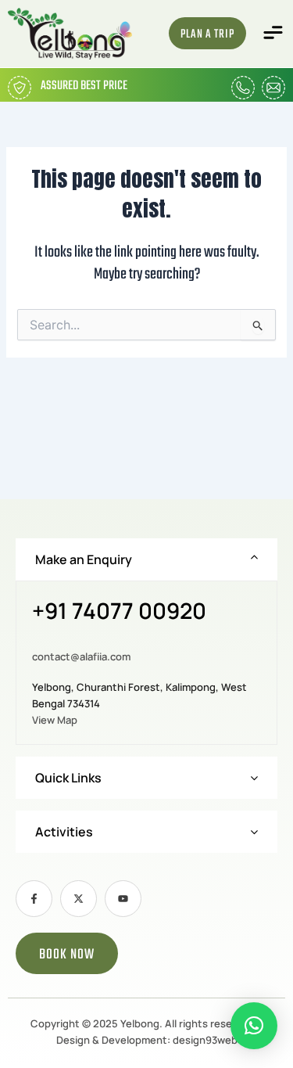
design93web (205, 1040)
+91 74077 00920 (119, 611)
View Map (54, 720)
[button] (273, 33)
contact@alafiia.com (81, 656)
